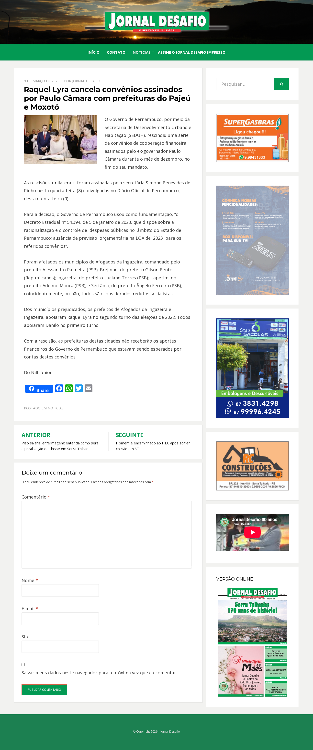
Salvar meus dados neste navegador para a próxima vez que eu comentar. (99, 673)
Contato (116, 52)
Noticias (142, 52)
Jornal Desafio (86, 81)
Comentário (36, 497)
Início (94, 52)
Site (26, 637)
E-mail (30, 608)
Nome (30, 580)
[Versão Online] (252, 642)
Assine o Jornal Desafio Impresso (191, 52)
